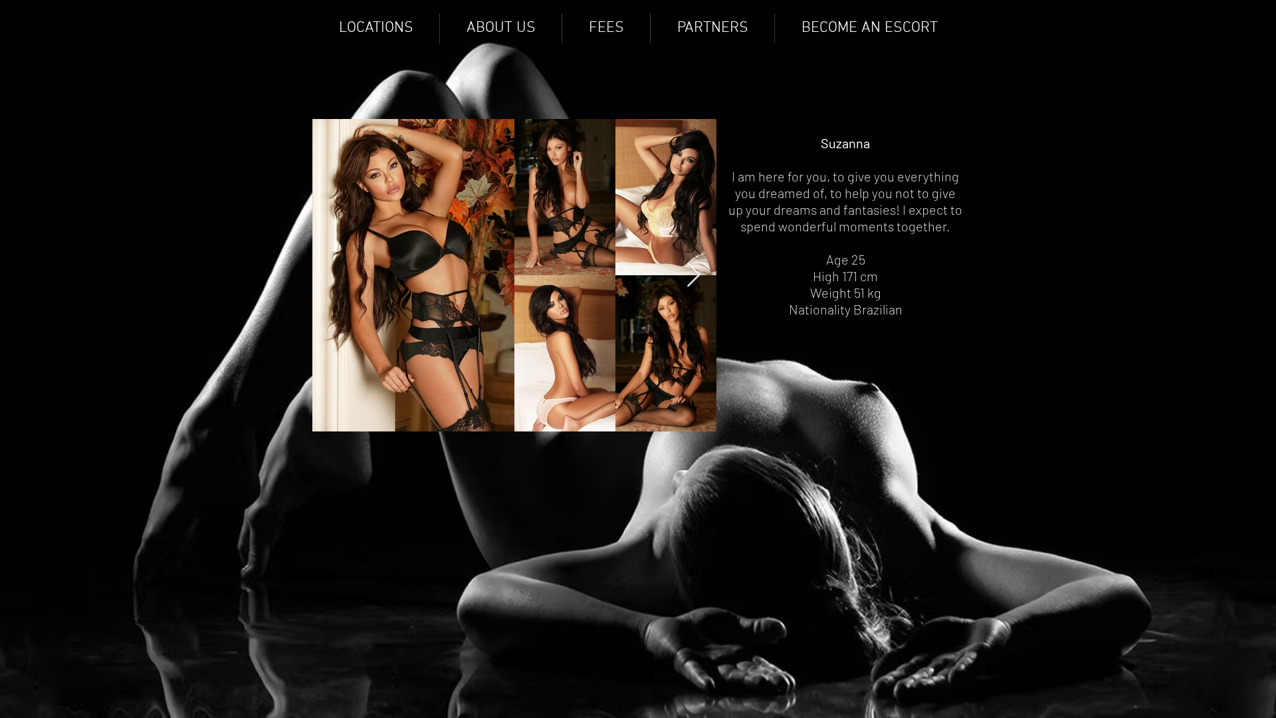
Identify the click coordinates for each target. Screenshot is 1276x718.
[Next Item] (693, 276)
